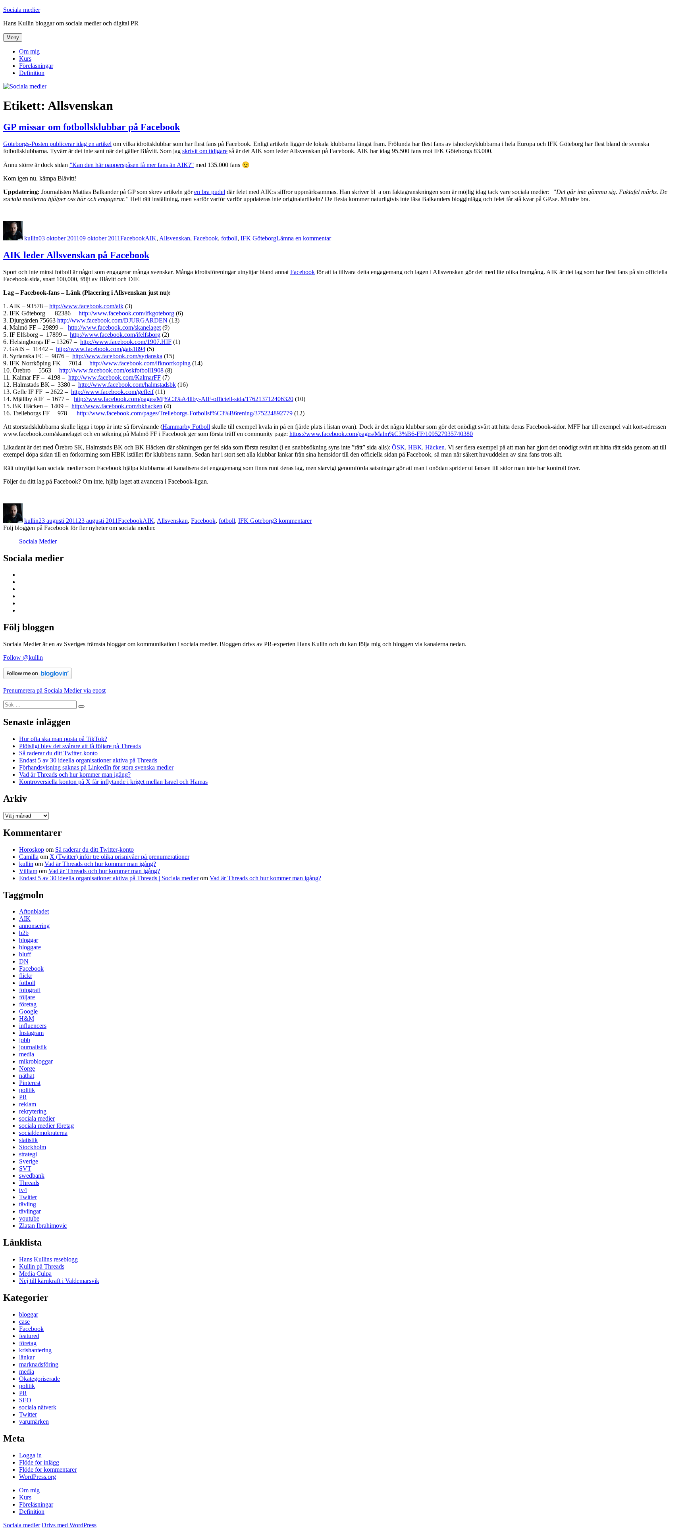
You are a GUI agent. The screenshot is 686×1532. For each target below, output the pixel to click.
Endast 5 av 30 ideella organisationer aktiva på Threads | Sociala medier (108, 878)
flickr (25, 975)
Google (28, 1011)
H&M (26, 1018)
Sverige (28, 1161)
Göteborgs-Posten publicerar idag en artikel (57, 143)
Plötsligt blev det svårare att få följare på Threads (80, 746)
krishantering (35, 1350)
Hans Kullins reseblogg (48, 1259)
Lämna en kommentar (303, 238)
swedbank (31, 1175)
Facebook (132, 238)
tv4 (23, 1189)
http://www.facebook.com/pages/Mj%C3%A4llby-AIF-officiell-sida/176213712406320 (183, 398)
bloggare (30, 947)
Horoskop (31, 849)
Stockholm (32, 1147)
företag (28, 1004)
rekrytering (32, 1111)
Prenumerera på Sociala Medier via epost (54, 690)
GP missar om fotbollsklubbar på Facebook (91, 127)
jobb (24, 1040)
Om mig (29, 51)
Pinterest (29, 1082)
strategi (28, 1154)
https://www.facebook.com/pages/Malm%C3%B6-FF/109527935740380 (381, 433)
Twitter (28, 1197)
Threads (29, 1182)
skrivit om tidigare (204, 151)
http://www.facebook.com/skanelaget (114, 327)
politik (27, 1090)
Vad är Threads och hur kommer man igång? (75, 774)
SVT (25, 1168)
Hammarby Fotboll (186, 426)
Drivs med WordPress (69, 1525)
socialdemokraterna (43, 1132)
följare (27, 997)
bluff (25, 954)
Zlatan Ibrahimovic (43, 1225)
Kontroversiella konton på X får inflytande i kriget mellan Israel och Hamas (113, 781)
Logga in (30, 1455)
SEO (25, 1400)
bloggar (28, 940)
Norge (27, 1068)
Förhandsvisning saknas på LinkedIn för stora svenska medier (96, 767)
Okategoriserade (39, 1378)
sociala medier (37, 1118)
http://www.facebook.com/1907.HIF (126, 341)
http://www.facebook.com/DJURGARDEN (112, 320)
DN (24, 961)
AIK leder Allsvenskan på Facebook (76, 255)
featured (29, 1335)
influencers (32, 1025)
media (26, 1054)
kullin (31, 238)
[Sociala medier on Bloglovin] (37, 677)
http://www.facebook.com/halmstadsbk (127, 384)
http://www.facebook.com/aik (86, 306)
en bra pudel (209, 191)
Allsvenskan (174, 238)
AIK (150, 238)
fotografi (29, 990)
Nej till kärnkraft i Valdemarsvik (59, 1280)
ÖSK (398, 447)
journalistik (33, 1047)
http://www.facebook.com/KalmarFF (114, 377)
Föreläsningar (36, 65)
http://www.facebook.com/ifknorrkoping (140, 363)
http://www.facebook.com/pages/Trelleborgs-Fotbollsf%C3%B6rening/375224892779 (185, 413)
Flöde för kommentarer (48, 1469)
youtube (29, 1218)
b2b (24, 932)
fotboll (229, 238)
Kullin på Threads (41, 1266)
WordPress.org (37, 1476)
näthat (26, 1075)
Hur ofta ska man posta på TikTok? (63, 738)
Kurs (25, 58)
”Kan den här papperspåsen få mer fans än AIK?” (131, 164)
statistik (28, 1140)
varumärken (34, 1421)
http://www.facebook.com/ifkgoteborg (126, 313)
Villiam (28, 871)
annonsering (34, 925)
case (24, 1321)
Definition (31, 72)
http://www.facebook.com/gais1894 (100, 349)
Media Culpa (35, 1273)
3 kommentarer (293, 520)
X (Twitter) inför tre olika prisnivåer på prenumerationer (119, 856)
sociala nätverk (37, 1407)
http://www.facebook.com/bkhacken (116, 406)
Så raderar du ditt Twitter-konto (58, 753)
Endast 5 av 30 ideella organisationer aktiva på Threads (88, 760)
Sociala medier (21, 9)
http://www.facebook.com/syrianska (117, 356)
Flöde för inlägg (39, 1462)
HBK (415, 447)
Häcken (435, 447)
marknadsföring (38, 1364)
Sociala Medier (38, 541)
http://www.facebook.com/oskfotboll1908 (111, 370)
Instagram (31, 1032)
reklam (27, 1104)
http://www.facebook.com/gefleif (112, 391)
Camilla (29, 856)
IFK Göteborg (258, 238)
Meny (12, 37)
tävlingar (30, 1211)
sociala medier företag (46, 1125)
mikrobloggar (36, 1061)
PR (23, 1097)
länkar (27, 1357)
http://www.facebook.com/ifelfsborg (115, 334)
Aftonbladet (34, 911)
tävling (27, 1204)
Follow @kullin (23, 657)
